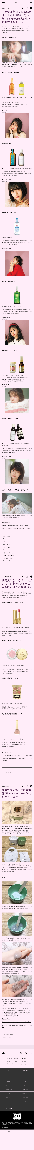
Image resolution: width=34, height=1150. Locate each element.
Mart (25, 1077)
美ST (8, 1081)
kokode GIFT (8, 1108)
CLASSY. (25, 1070)
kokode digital (26, 1104)
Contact (23, 1061)
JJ (8, 1070)
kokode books (8, 1104)
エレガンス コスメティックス (8, 772)
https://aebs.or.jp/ (5, 1127)
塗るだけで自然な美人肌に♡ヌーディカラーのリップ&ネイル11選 (17, 755)
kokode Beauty (8, 1101)
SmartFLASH (8, 1089)
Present (9, 1061)
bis (25, 1081)
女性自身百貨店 (25, 1101)
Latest (8, 1058)
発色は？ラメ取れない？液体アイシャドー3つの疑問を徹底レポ (16, 1022)
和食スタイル (8, 1085)
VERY (8, 1074)
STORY (25, 1074)
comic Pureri (8, 1093)
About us (16, 1061)
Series (15, 1058)
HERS (8, 1077)
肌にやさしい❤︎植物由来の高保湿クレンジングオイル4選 (15, 525)
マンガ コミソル (25, 1093)
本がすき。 (8, 1097)
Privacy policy (22, 1064)
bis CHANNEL (23, 1058)
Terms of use (11, 1064)
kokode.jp (25, 1097)
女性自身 (26, 1085)
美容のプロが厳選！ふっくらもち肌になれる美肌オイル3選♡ (16, 529)
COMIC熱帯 (26, 1089)
